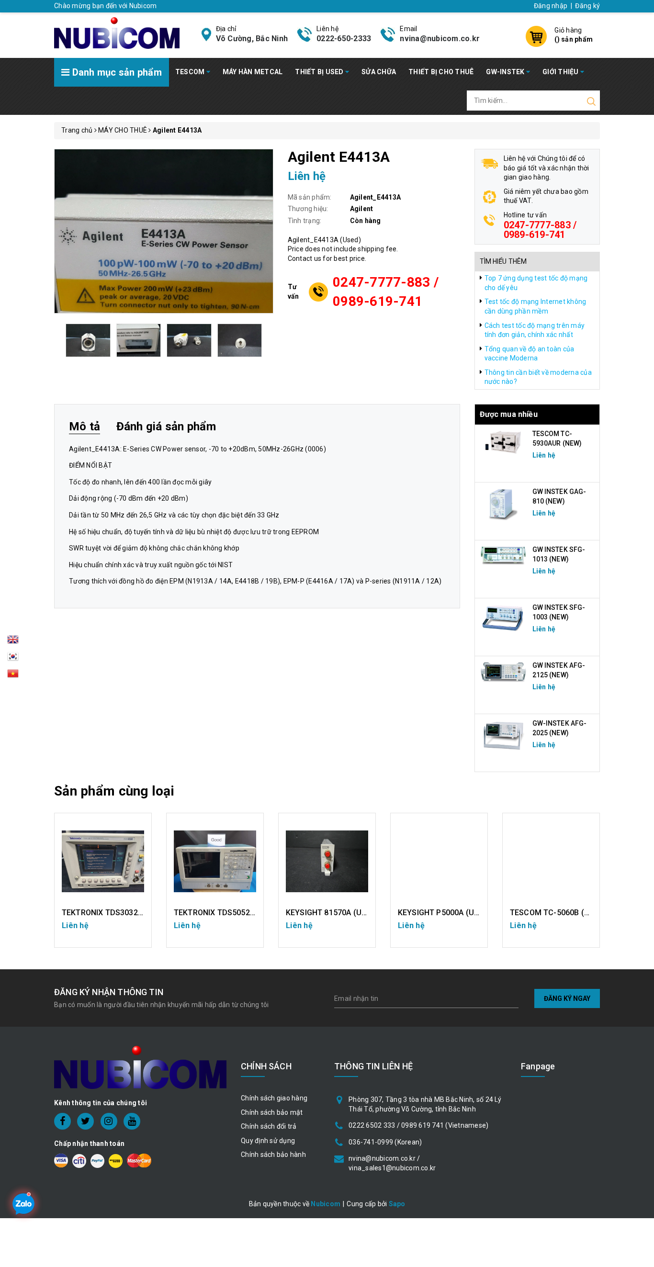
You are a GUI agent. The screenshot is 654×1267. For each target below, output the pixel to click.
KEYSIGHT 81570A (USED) (332, 912)
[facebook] (62, 1121)
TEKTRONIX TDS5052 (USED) (226, 912)
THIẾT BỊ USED (320, 72)
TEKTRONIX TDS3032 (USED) (114, 912)
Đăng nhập (550, 6)
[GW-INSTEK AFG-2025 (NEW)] (504, 735)
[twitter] (85, 1121)
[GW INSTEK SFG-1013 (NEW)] (504, 555)
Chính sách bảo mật (272, 1112)
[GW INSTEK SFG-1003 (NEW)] (504, 618)
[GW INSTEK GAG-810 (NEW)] (504, 503)
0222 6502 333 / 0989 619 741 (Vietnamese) (418, 1125)
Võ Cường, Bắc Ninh (252, 38)
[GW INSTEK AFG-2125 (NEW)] (504, 672)
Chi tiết (103, 930)
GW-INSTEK (506, 72)
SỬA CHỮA (378, 72)
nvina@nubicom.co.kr (440, 38)
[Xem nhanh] (103, 861)
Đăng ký (587, 6)
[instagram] (109, 1121)
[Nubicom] (117, 32)
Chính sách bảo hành (273, 1154)
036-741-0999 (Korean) (385, 1142)
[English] (13, 642)
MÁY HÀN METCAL (253, 72)
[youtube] (132, 1121)
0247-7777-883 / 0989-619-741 (386, 291)
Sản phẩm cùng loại (114, 791)
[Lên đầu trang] (639, 880)
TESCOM (190, 72)
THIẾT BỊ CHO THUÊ (441, 72)
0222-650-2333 (343, 38)
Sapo (397, 1204)
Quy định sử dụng (268, 1140)
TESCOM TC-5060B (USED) (558, 912)
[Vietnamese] (13, 659)
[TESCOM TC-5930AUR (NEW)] (504, 442)
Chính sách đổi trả (269, 1126)
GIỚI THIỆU (561, 72)
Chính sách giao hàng (274, 1098)
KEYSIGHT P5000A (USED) (445, 912)
